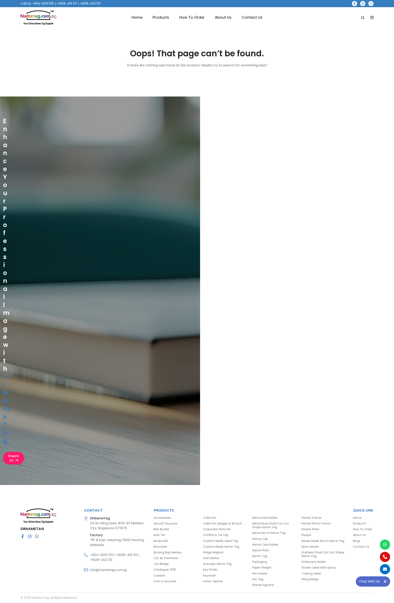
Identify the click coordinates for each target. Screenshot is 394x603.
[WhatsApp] (370, 3)
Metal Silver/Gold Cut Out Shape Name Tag (270, 525)
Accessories (162, 518)
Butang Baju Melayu (168, 552)
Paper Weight (261, 568)
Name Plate (260, 550)
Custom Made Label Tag (220, 541)
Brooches (160, 547)
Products (161, 17)
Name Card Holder (265, 545)
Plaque (306, 535)
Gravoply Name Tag (217, 564)
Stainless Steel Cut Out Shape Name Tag (322, 554)
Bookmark (161, 541)
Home (137, 17)
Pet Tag (257, 579)
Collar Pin (209, 518)
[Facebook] (354, 3)
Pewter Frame (311, 518)
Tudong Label (311, 573)
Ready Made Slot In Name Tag (322, 541)
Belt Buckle (161, 529)
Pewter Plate (310, 529)
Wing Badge (309, 579)
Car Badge (161, 564)
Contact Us (252, 17)
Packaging (259, 562)
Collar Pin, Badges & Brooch (222, 523)
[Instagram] (362, 3)
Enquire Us (13, 458)
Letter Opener (213, 581)
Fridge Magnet (213, 552)
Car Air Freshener (166, 558)
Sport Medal (309, 547)
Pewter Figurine (263, 585)
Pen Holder (259, 573)
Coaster (159, 575)
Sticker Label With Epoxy (318, 568)
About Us (223, 17)
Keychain (209, 575)
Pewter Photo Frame (316, 523)
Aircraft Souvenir (166, 523)
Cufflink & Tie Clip (215, 535)
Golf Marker (211, 558)
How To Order (192, 17)
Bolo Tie (159, 535)
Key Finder (210, 570)
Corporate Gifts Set (217, 529)
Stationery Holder (313, 562)
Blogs (356, 541)
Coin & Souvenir (165, 581)
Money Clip (260, 539)
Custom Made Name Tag (221, 547)
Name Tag (259, 556)
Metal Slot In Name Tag (268, 533)
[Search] (362, 17)
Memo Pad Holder (264, 518)
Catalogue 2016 (165, 570)
